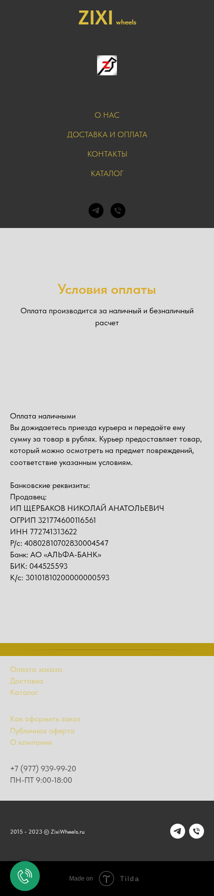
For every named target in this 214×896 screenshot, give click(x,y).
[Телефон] (117, 210)
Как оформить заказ (45, 718)
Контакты (107, 154)
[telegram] (96, 210)
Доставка (26, 680)
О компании (31, 742)
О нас (107, 115)
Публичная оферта (42, 730)
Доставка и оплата (107, 134)
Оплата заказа (36, 669)
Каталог (107, 173)
